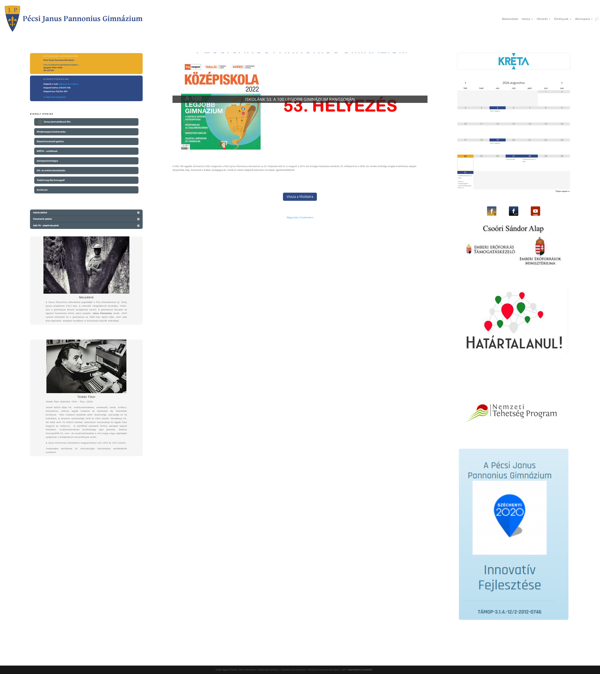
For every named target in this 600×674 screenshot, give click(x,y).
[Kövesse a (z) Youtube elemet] (535, 211)
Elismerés (215, 104)
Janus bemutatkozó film (57, 121)
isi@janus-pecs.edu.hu (68, 84)
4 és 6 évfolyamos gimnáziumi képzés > (61, 65)
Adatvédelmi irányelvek (360, 669)
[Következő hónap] (562, 82)
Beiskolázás (510, 18)
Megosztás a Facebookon (300, 217)
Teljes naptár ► (562, 191)
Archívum (42, 189)
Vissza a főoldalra (300, 196)
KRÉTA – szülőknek (47, 151)
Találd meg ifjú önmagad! (51, 180)
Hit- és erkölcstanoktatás (51, 170)
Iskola (526, 18)
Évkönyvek (561, 18)
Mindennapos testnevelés (51, 131)
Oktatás (542, 18)
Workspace (582, 18)
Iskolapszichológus (47, 160)
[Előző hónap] (465, 82)
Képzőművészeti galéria (50, 141)
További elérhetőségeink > (55, 97)
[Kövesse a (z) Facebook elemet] (491, 211)
